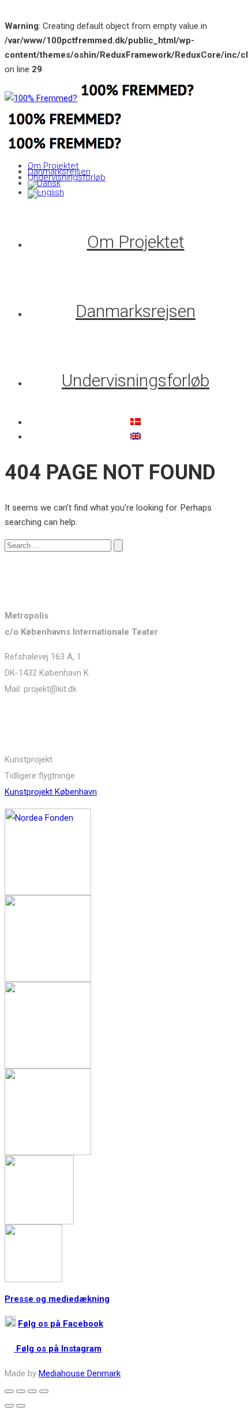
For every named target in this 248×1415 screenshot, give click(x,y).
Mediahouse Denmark (80, 1373)
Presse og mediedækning (57, 1299)
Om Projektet (53, 166)
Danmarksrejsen (59, 171)
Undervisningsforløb (67, 177)
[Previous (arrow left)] (9, 1405)
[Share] (20, 1391)
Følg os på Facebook (60, 1324)
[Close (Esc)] (9, 1391)
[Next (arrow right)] (20, 1405)
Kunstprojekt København (51, 792)
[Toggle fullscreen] (32, 1391)
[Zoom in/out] (43, 1391)
